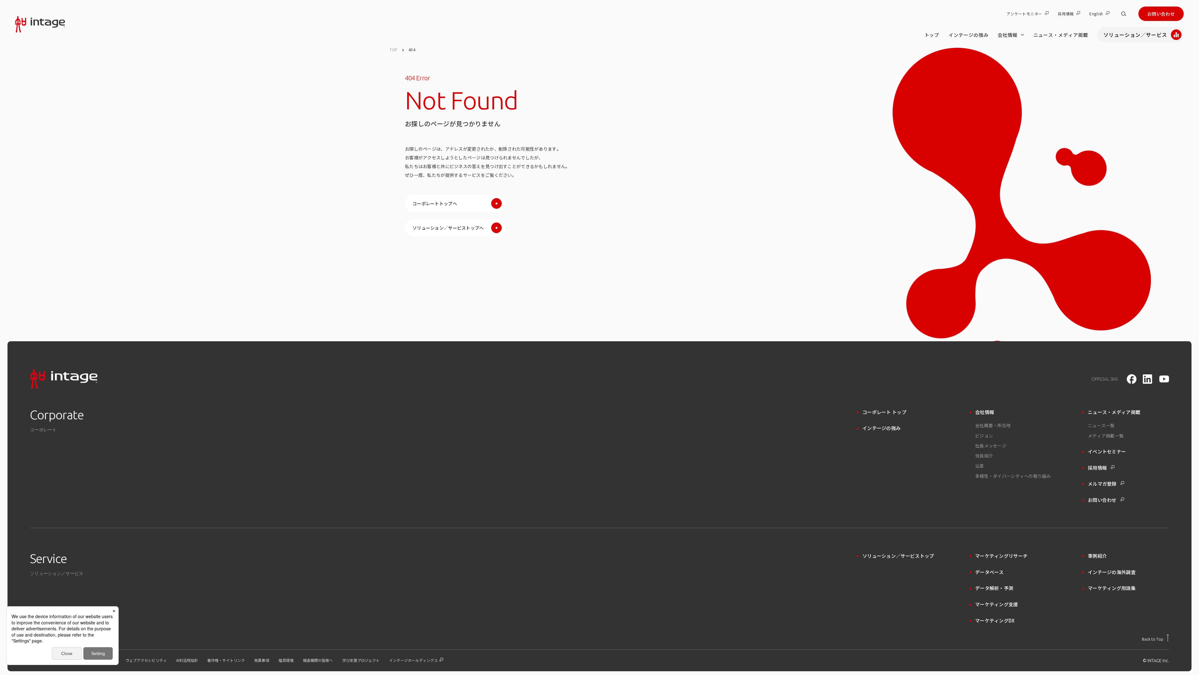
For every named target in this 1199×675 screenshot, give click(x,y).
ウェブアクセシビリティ (146, 660)
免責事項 (261, 660)
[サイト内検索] (1124, 14)
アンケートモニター (1024, 13)
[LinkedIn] (1148, 379)
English (1096, 13)
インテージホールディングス (414, 660)
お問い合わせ (1161, 14)
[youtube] (1164, 378)
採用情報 (1066, 13)
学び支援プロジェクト (361, 660)
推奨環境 (286, 660)
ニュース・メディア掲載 (1061, 35)
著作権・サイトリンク (226, 660)
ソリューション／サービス (1135, 34)
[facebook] (1132, 379)
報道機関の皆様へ (318, 660)
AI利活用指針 (187, 660)
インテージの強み (968, 35)
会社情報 (1008, 35)
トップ (932, 35)
